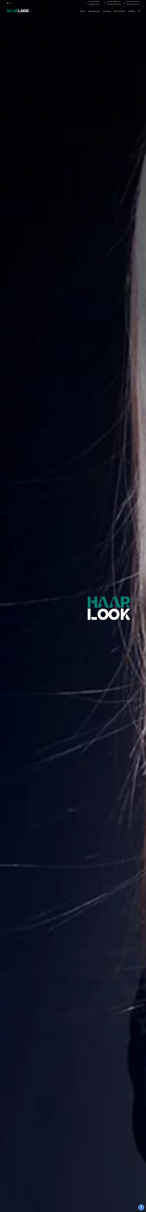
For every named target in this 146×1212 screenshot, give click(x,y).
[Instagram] (7, 3)
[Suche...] (138, 11)
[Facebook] (10, 3)
